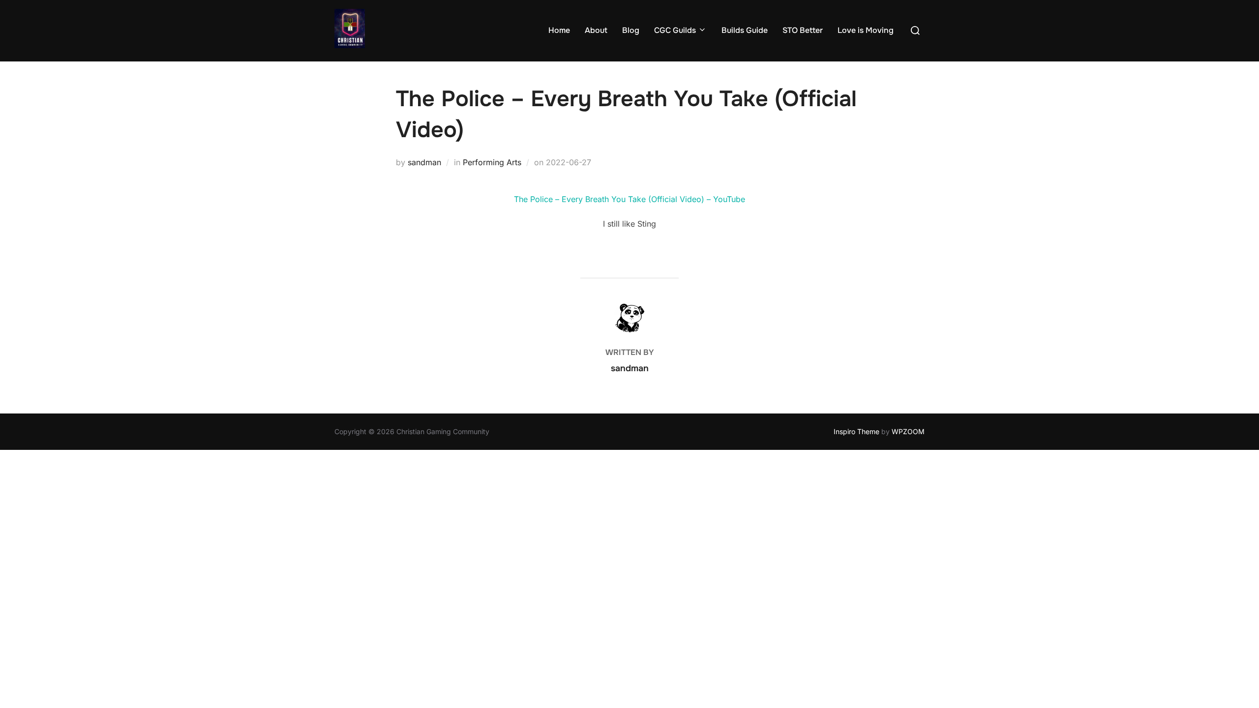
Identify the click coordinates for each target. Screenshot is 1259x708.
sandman (424, 162)
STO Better (802, 30)
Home (559, 30)
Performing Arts (492, 162)
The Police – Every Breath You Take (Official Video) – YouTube (629, 199)
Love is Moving (866, 30)
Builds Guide (744, 30)
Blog (630, 30)
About (596, 30)
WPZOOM (908, 431)
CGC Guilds (675, 30)
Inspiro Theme (856, 431)
